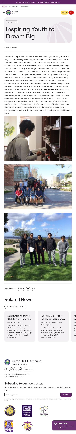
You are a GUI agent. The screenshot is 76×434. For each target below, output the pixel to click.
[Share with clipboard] (33, 289)
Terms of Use (19, 376)
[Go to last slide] (3, 2)
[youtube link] (20, 369)
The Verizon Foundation (24, 80)
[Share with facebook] (23, 289)
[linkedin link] (11, 369)
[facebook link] (6, 369)
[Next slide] (73, 2)
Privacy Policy (9, 376)
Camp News (12, 22)
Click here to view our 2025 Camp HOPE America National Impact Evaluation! (38, 2)
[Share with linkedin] (28, 289)
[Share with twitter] (19, 289)
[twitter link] (15, 369)
